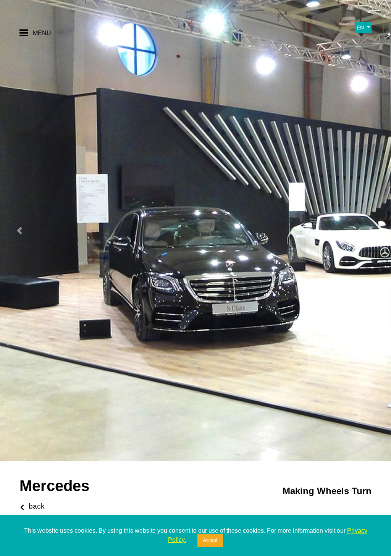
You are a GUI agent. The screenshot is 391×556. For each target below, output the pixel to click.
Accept (210, 540)
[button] (19, 230)
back (37, 506)
